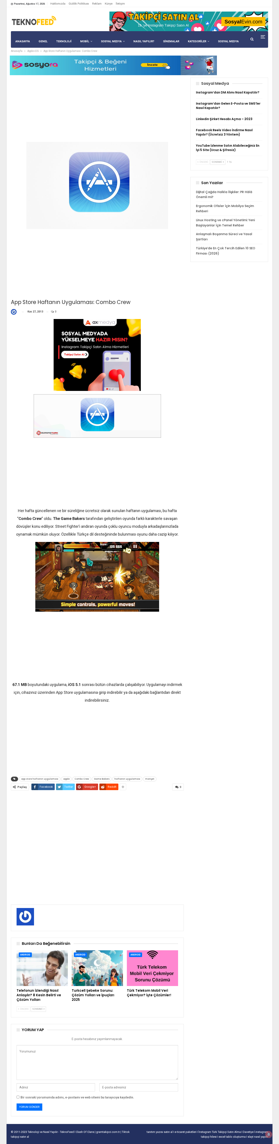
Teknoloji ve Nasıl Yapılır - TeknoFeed (51, 1132)
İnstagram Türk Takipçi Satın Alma (220, 1132)
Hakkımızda (57, 3)
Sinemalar (171, 41)
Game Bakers (101, 779)
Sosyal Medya (111, 41)
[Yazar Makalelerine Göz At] (15, 312)
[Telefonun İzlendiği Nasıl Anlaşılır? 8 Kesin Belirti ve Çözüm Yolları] (42, 968)
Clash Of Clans (85, 1132)
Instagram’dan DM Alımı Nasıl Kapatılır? (227, 92)
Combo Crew (82, 779)
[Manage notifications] (268, 1134)
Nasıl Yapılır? (143, 41)
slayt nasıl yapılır (258, 1136)
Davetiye (248, 1132)
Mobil (84, 41)
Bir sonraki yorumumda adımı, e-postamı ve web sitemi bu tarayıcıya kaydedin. (77, 1097)
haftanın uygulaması (127, 779)
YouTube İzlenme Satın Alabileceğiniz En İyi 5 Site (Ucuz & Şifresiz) (227, 147)
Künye (108, 3)
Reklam (97, 3)
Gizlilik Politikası (79, 3)
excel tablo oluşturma (232, 1136)
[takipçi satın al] (188, 21)
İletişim (120, 3)
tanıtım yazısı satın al (160, 1132)
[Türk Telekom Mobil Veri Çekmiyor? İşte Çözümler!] (152, 968)
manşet (149, 779)
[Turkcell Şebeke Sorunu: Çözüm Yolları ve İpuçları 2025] (97, 968)
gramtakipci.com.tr (108, 1132)
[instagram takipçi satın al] (97, 354)
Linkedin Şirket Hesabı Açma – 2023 (224, 119)
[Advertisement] (97, 108)
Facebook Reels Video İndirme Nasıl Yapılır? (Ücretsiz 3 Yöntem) (224, 132)
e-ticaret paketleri (186, 1132)
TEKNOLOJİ (63, 41)
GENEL (43, 41)
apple (66, 779)
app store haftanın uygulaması (39, 779)
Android (25, 955)
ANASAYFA (22, 41)
